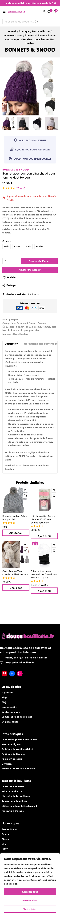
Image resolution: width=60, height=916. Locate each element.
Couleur (6, 239)
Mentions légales (11, 744)
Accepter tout (30, 891)
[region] (30, 884)
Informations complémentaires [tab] (41, 341)
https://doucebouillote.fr (19, 662)
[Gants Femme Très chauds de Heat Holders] (15, 552)
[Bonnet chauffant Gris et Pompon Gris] (15, 498)
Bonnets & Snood (30, 49)
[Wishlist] (25, 488)
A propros (7, 692)
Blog (4, 697)
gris (54, 324)
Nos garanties (9, 707)
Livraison (7, 763)
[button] (8, 123)
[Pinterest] (4, 673)
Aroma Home (9, 829)
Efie (4, 843)
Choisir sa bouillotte (13, 786)
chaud (29, 324)
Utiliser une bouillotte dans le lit (20, 805)
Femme (42, 321)
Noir (28, 244)
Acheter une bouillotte (15, 801)
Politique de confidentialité (17, 749)
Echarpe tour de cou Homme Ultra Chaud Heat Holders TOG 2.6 (44, 572)
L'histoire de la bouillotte (16, 796)
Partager (11, 283)
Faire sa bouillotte (12, 791)
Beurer (5, 834)
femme (46, 324)
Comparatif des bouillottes (17, 716)
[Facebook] (12, 673)
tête (37, 328)
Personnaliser (30, 900)
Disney (5, 839)
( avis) (20, 186)
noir (20, 328)
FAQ (4, 702)
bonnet (20, 324)
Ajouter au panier (39, 259)
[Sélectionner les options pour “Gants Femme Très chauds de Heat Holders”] (25, 548)
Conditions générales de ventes (19, 739)
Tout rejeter (30, 909)
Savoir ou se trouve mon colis (18, 768)
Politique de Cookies (13, 753)
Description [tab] (11, 341)
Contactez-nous (11, 711)
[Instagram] (20, 673)
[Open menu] (4, 11)
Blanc (17, 244)
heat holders (9, 328)
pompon (29, 328)
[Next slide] (55, 123)
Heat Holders (20, 331)
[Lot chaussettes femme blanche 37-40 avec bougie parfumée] (44, 498)
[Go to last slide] (4, 123)
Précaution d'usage (13, 810)
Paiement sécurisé (12, 758)
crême (37, 324)
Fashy (5, 848)
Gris (6, 244)
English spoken (10, 721)
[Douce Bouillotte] (17, 11)
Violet (39, 244)
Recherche (37, 22)
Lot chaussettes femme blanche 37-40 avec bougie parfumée (43, 517)
